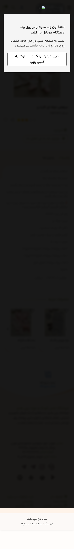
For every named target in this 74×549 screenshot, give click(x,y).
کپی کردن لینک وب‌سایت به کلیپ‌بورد (37, 59)
